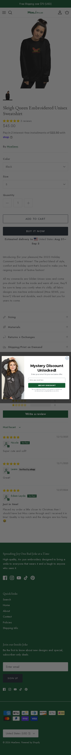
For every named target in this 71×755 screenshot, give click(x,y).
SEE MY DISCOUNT (47, 385)
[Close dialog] (67, 358)
